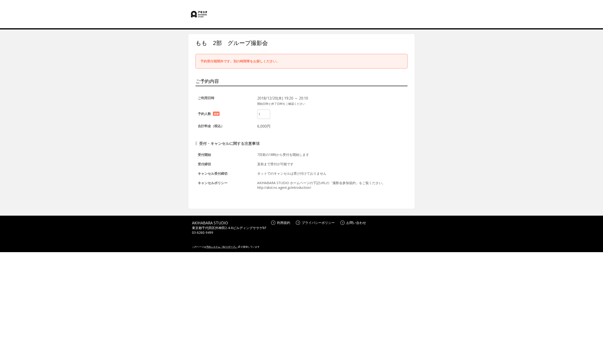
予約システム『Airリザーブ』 (221, 246)
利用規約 (283, 222)
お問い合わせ (356, 222)
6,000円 (263, 126)
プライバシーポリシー (318, 222)
